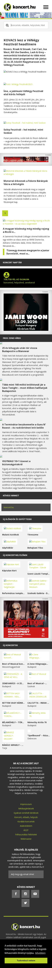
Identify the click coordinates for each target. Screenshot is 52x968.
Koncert (18, 817)
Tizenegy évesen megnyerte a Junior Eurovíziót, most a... (27, 252)
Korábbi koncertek (26, 821)
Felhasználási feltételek (26, 834)
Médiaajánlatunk (26, 808)
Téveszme (32, 534)
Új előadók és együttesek (17, 519)
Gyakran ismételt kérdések (26, 812)
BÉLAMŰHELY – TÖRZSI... (13, 722)
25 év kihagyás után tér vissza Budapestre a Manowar (19, 349)
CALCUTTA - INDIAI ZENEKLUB (38, 702)
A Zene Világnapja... (37, 663)
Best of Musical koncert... (13, 663)
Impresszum (26, 804)
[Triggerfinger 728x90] (26, 161)
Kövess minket (11, 495)
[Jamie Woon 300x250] (26, 330)
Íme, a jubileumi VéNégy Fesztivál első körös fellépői (23, 93)
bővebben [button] (40, 953)
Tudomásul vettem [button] (26, 960)
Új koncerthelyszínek (15, 555)
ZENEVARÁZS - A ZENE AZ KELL (13, 683)
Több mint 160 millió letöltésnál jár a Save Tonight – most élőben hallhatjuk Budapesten (24, 388)
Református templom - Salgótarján (13, 593)
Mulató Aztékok (10, 534)
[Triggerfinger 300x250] (26, 637)
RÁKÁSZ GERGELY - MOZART (13, 745)
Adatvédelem (26, 825)
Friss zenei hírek (12, 338)
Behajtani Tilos (35, 547)
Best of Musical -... (37, 683)
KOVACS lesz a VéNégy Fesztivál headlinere (21, 42)
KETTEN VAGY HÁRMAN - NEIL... (13, 702)
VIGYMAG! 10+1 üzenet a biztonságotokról (16, 463)
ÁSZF (26, 830)
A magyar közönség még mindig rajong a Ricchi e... (26, 230)
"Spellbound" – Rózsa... (38, 735)
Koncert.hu (9, 507)
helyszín (34, 817)
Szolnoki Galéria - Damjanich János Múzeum (38, 593)
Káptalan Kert (9, 570)
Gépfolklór (7, 547)
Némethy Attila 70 (37, 722)
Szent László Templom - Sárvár (38, 573)
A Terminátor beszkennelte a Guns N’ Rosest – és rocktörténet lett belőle (24, 426)
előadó (26, 817)
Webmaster (26, 838)
